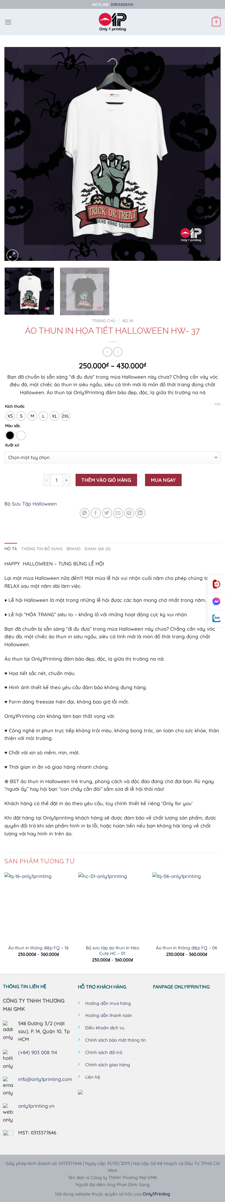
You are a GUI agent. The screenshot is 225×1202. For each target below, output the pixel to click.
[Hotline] (216, 584)
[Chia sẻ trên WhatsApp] (85, 513)
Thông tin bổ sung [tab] (41, 548)
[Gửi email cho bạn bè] (118, 513)
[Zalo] (216, 618)
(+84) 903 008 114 (37, 1052)
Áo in (127, 320)
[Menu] (8, 22)
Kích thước (15, 406)
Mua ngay (163, 480)
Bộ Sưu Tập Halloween (30, 504)
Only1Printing (156, 1194)
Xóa (217, 404)
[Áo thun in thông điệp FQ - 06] (186, 906)
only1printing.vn (36, 1106)
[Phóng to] (12, 255)
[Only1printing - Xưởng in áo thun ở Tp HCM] (113, 22)
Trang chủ (103, 320)
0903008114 (122, 4)
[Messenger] (216, 601)
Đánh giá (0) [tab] (98, 548)
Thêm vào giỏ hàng (106, 480)
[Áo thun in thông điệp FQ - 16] (38, 906)
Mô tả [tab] (10, 548)
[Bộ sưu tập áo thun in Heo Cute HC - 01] (112, 906)
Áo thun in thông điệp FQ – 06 (186, 948)
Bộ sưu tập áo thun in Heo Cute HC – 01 (112, 950)
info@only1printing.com (45, 1079)
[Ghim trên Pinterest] (129, 513)
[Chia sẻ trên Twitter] (107, 513)
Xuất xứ (12, 445)
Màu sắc (12, 426)
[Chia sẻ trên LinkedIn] (140, 513)
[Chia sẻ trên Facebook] (96, 513)
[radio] (10, 416)
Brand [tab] (74, 548)
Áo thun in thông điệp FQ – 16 (38, 948)
